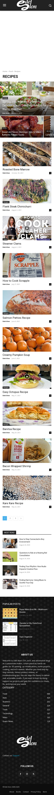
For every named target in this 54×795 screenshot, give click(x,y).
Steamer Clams (12, 243)
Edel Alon (6, 173)
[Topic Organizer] (10, 641)
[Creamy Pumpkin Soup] (27, 339)
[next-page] (21, 518)
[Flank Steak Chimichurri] (27, 191)
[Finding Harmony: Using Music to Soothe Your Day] (10, 584)
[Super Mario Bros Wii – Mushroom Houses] (10, 613)
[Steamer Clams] (27, 228)
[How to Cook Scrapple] (27, 265)
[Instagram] (26, 774)
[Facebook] (20, 774)
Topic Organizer (26, 637)
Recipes (49, 131)
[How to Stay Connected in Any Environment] (10, 543)
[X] (33, 774)
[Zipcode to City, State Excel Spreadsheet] (10, 627)
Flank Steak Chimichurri (17, 206)
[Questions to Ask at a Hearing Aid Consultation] (10, 557)
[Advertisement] (27, 39)
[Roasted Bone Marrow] (27, 154)
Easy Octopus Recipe (15, 392)
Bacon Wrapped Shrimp (17, 466)
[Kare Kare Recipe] (27, 488)
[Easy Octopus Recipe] (27, 376)
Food (11, 71)
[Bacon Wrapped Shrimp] (27, 451)
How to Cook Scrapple (16, 280)
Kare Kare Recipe (13, 503)
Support (16, 755)
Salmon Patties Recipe (16, 317)
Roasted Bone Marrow (16, 169)
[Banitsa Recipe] (27, 413)
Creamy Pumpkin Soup (16, 354)
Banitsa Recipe (12, 429)
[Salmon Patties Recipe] (27, 302)
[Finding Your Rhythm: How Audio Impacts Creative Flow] (10, 570)
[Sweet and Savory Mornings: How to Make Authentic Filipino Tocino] (21, 127)
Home (5, 71)
